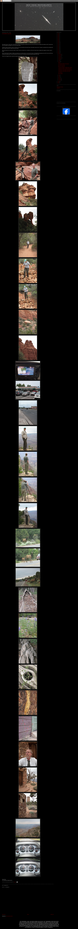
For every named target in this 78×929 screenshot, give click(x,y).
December (59, 54)
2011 (58, 50)
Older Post (52, 914)
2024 (58, 34)
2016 (58, 44)
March (59, 77)
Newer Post (3, 914)
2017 (58, 43)
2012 (58, 49)
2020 (58, 39)
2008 (58, 81)
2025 (58, 33)
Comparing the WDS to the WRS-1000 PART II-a (65, 68)
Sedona (59, 62)
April (59, 76)
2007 (58, 82)
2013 (58, 48)
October (59, 56)
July (59, 60)
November (59, 55)
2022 (58, 37)
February (59, 78)
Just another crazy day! (6, 33)
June (59, 61)
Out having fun (60, 72)
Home (28, 914)
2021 (58, 38)
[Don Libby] (66, 114)
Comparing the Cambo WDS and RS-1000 (64, 71)
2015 (58, 45)
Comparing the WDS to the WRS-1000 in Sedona (65, 67)
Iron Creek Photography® (39, 5)
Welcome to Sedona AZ (61, 66)
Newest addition (60, 73)
